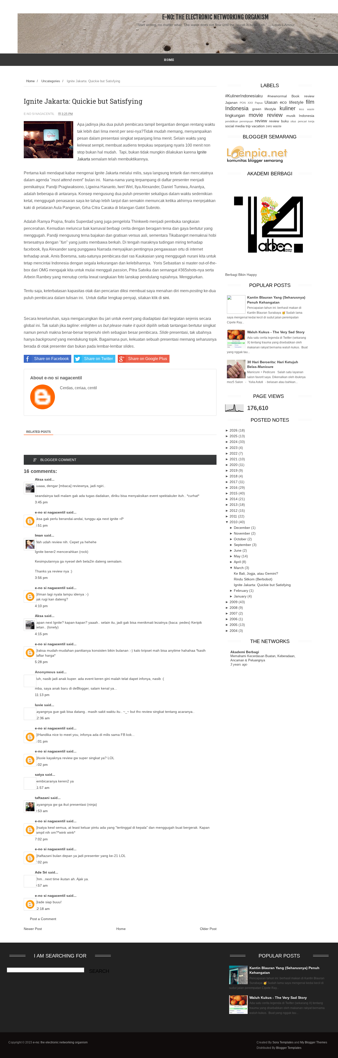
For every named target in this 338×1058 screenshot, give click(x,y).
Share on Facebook (51, 359)
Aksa (39, 479)
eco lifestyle (291, 102)
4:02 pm (41, 765)
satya (39, 774)
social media (235, 126)
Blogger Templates (288, 1048)
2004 (234, 631)
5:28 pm (41, 662)
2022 (234, 453)
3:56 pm (41, 578)
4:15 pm (41, 634)
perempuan (246, 121)
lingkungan (235, 115)
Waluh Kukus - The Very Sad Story (276, 332)
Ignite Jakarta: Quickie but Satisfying (262, 585)
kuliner (287, 108)
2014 (234, 499)
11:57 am (42, 788)
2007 (234, 613)
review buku (279, 121)
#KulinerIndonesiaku (244, 96)
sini (166, 298)
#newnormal (277, 96)
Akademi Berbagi (244, 652)
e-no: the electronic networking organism (215, 17)
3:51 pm (41, 525)
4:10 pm (41, 606)
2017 (234, 482)
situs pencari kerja (302, 121)
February (241, 591)
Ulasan (271, 102)
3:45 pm (41, 502)
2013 (234, 505)
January (240, 596)
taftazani (42, 798)
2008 (234, 608)
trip (248, 126)
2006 (234, 619)
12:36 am (42, 718)
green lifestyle (264, 109)
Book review (302, 96)
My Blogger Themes (313, 1042)
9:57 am (41, 885)
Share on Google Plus (147, 359)
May (237, 556)
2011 (234, 516)
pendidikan (231, 121)
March (239, 568)
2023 (234, 448)
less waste (306, 109)
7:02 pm (41, 839)
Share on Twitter (98, 359)
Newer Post (33, 929)
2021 (234, 459)
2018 (234, 476)
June (238, 550)
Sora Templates (282, 1042)
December (242, 528)
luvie (39, 705)
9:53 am (41, 811)
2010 (234, 522)
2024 (234, 442)
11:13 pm (42, 695)
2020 (234, 465)
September (243, 545)
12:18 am (42, 909)
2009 (234, 602)
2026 (234, 430)
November (242, 533)
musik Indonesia (300, 116)
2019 (234, 470)
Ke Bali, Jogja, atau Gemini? (256, 573)
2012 (234, 511)
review (261, 121)
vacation (258, 126)
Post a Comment (43, 919)
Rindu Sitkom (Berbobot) (253, 579)
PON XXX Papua (251, 102)
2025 (234, 436)
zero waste (273, 126)
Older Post (208, 929)
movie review (266, 115)
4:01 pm (41, 741)
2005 (234, 625)
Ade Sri (41, 872)
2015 (234, 493)
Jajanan (231, 102)
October (240, 539)
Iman (39, 535)
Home (30, 81)
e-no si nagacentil (50, 512)
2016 (234, 488)
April (238, 562)
